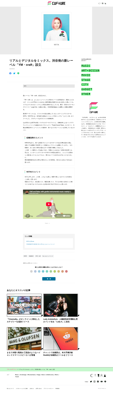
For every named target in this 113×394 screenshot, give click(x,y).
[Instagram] (94, 382)
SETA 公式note (30, 241)
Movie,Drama (31, 374)
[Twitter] (91, 382)
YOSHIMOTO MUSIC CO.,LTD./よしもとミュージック (40, 244)
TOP (8, 369)
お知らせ (32, 388)
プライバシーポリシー (49, 388)
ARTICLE (14, 369)
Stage (38, 374)
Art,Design (23, 374)
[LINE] (105, 382)
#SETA (25, 256)
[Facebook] (98, 382)
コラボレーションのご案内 (22, 388)
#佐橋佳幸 (31, 256)
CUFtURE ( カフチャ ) (56, 3)
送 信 (49, 278)
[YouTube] (102, 381)
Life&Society (50, 374)
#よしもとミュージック (48, 256)
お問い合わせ (39, 388)
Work (56, 374)
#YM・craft (38, 256)
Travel (17, 376)
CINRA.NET (102, 3)
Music (17, 374)
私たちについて (10, 388)
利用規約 (57, 388)
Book (43, 374)
